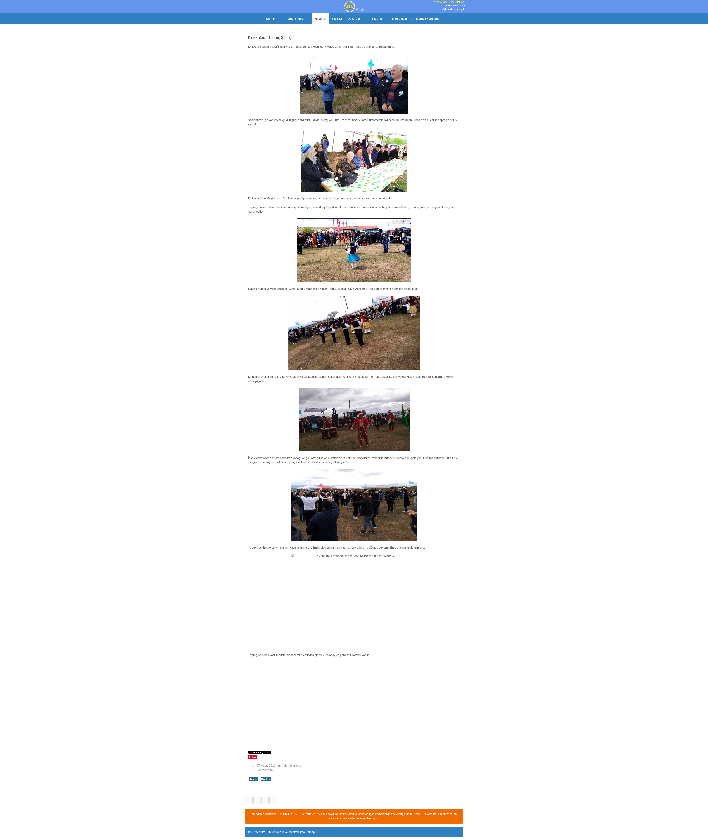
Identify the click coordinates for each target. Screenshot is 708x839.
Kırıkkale (265, 779)
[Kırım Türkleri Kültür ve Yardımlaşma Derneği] (354, 6)
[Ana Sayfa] (258, 18)
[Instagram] (273, 800)
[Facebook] (249, 800)
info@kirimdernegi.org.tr (452, 9)
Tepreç (253, 779)
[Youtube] (265, 800)
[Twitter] (257, 800)
